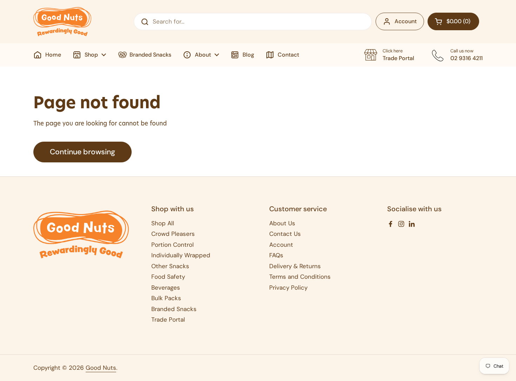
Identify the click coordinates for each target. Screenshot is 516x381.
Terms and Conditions (300, 276)
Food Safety (168, 276)
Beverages (165, 287)
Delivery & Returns (295, 266)
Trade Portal (168, 319)
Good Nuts (101, 368)
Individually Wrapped (180, 255)
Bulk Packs (166, 298)
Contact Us (285, 234)
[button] (453, 21)
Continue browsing (82, 152)
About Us (282, 223)
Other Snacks (170, 266)
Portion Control (172, 244)
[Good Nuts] (62, 21)
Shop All (162, 223)
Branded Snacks (174, 309)
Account (406, 21)
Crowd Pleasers (173, 234)
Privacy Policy (288, 287)
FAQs (276, 255)
